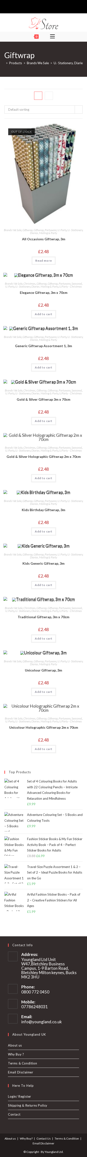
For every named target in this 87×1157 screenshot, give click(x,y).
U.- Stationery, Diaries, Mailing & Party (56, 231)
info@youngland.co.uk (41, 1021)
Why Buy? (26, 1138)
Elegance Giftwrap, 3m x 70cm (43, 292)
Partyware (51, 230)
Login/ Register (19, 1096)
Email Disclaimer (20, 1072)
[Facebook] (40, 6)
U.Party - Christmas (70, 286)
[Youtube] (51, 6)
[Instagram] (45, 6)
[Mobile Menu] (52, 36)
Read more (43, 260)
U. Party (62, 230)
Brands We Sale (13, 230)
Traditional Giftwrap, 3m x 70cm (43, 617)
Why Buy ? (16, 1054)
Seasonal (77, 283)
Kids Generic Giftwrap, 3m (43, 563)
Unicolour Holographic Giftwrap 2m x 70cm (43, 727)
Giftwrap (27, 230)
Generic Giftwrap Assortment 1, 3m (43, 346)
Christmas (29, 283)
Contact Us (43, 1138)
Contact (14, 1114)
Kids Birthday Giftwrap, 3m (43, 510)
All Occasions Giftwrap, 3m (43, 239)
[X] (35, 6)
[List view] (49, 96)
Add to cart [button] (43, 314)
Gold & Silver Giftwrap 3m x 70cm (43, 399)
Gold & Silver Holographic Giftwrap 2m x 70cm (44, 456)
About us (15, 1045)
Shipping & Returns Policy (27, 1105)
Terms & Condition (22, 1063)
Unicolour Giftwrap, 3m (43, 670)
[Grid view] (38, 96)
